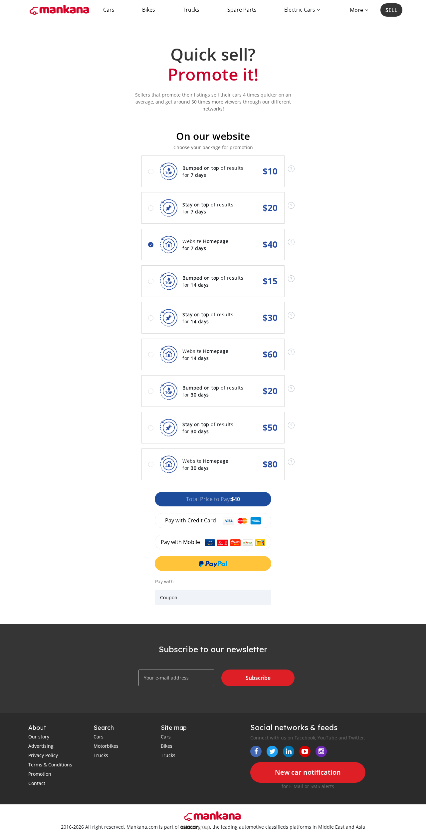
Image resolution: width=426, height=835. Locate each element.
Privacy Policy (43, 755)
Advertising (41, 746)
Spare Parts (242, 9)
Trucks (191, 9)
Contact (36, 783)
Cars (108, 9)
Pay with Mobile (181, 542)
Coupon (168, 597)
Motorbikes (106, 746)
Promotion (39, 774)
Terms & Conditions (50, 764)
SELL (391, 10)
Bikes (148, 9)
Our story (38, 736)
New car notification (308, 772)
